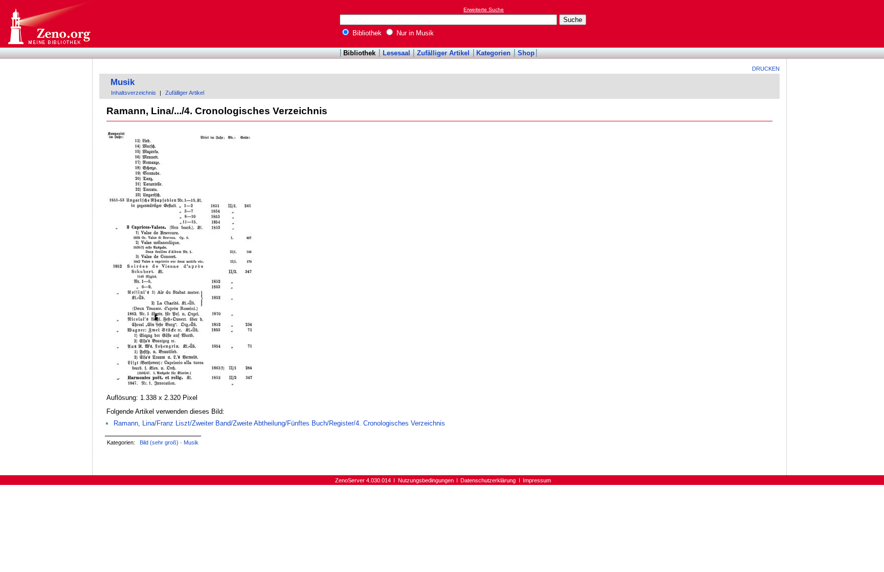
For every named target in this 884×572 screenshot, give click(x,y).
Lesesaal (396, 53)
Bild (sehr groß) (159, 442)
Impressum (537, 480)
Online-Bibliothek (48, 24)
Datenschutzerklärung (488, 480)
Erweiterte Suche (483, 9)
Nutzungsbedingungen (426, 480)
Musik (122, 82)
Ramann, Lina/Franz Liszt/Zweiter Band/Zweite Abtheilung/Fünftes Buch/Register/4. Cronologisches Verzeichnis (279, 423)
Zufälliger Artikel (443, 53)
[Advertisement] (837, 24)
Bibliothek (366, 33)
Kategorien (493, 53)
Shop (526, 53)
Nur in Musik (414, 33)
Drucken (766, 69)
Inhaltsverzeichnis (133, 93)
